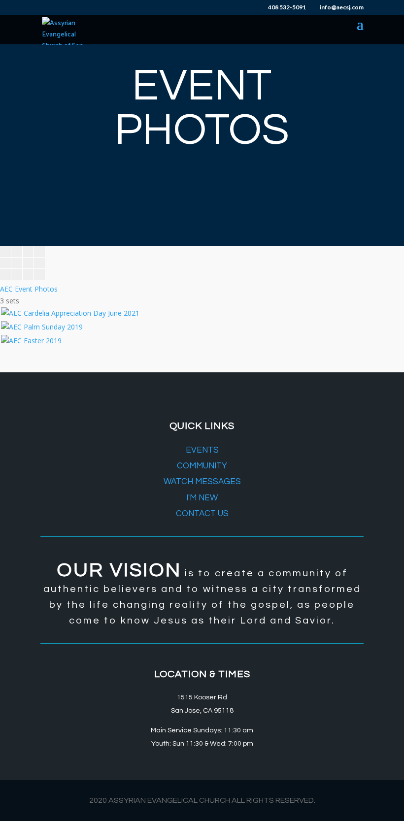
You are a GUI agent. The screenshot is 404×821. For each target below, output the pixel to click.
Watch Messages (202, 481)
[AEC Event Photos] (22, 277)
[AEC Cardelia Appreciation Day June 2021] (70, 313)
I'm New (202, 497)
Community (202, 465)
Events (202, 450)
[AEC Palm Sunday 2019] (42, 326)
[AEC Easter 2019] (31, 340)
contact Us (202, 513)
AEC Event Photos (29, 289)
